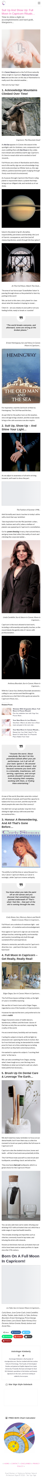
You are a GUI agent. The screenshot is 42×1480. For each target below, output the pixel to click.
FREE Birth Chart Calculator (21, 1418)
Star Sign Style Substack (20, 1384)
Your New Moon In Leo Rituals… (25, 720)
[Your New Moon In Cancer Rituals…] (6, 732)
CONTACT (15, 1463)
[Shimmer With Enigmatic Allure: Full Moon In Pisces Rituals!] (6, 711)
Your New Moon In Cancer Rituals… (26, 730)
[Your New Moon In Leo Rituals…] (6, 722)
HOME (6, 1463)
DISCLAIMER (26, 1463)
